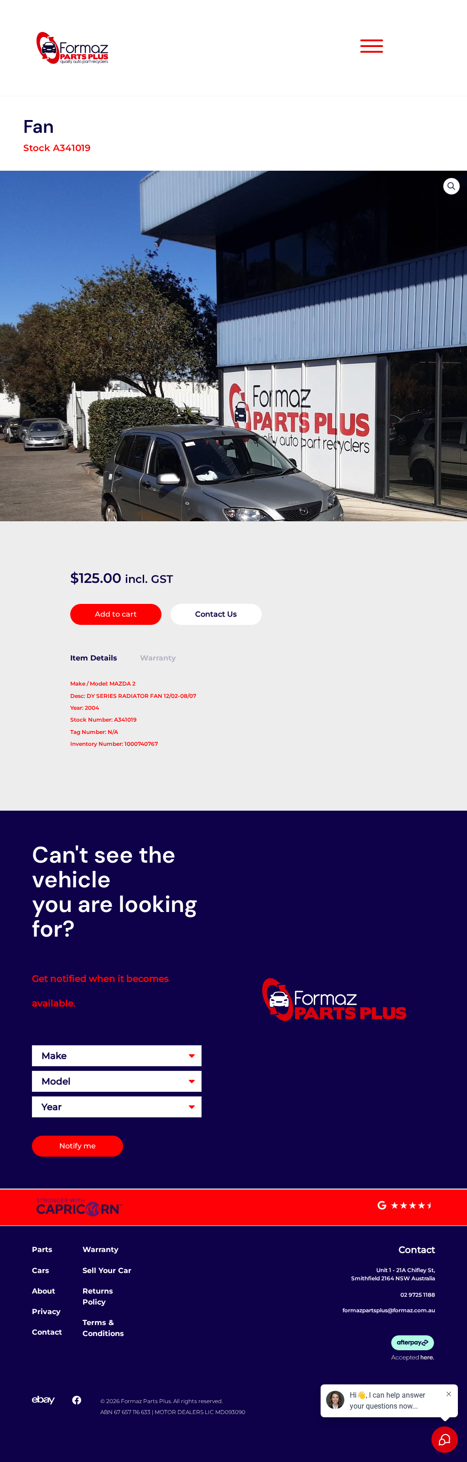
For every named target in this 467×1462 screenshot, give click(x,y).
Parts (42, 1249)
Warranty (101, 1249)
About (43, 1291)
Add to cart (116, 614)
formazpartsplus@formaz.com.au (388, 1310)
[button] (451, 186)
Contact (47, 1332)
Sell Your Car (107, 1270)
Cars (40, 1270)
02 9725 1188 (417, 1294)
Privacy (46, 1311)
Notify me (77, 1146)
